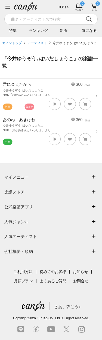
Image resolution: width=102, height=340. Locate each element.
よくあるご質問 (53, 281)
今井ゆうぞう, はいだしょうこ (75, 43)
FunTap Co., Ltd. (49, 318)
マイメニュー (16, 177)
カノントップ (12, 43)
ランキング (38, 30)
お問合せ (80, 281)
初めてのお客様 (52, 272)
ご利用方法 (23, 272)
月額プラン (23, 281)
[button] (55, 104)
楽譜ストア (14, 192)
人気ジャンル (16, 221)
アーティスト (37, 43)
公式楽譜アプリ (18, 206)
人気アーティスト (20, 236)
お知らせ (80, 272)
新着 (63, 30)
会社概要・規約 (18, 251)
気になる (89, 30)
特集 (13, 30)
